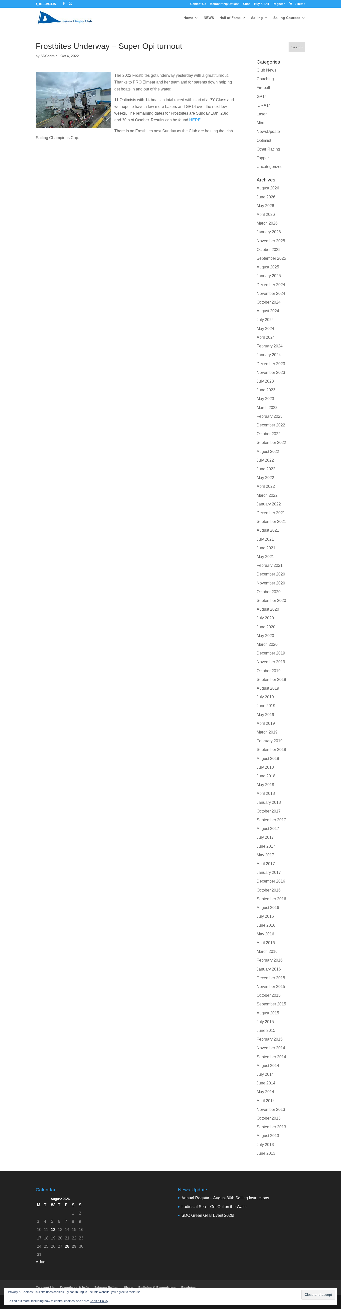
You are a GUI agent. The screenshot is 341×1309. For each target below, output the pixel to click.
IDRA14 (264, 105)
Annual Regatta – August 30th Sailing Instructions (225, 1198)
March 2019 (267, 732)
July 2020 (265, 618)
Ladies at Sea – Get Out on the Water (214, 1207)
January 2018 (269, 802)
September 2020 (271, 600)
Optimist (264, 140)
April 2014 (266, 1101)
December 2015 (271, 978)
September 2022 (271, 442)
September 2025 (271, 258)
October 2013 (269, 1118)
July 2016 (265, 916)
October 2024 (269, 302)
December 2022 (271, 425)
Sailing (257, 18)
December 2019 (271, 653)
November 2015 (271, 986)
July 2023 (265, 381)
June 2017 (266, 846)
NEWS (209, 18)
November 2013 (271, 1109)
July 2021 (265, 539)
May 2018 (265, 785)
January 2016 (269, 969)
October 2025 (269, 249)
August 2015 (268, 1013)
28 (67, 1246)
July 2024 (265, 320)
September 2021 (271, 521)
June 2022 (266, 469)
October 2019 (269, 671)
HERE (195, 120)
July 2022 (265, 460)
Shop (246, 4)
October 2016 (269, 890)
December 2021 (271, 513)
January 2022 (269, 504)
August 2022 (268, 451)
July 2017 (265, 837)
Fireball (263, 87)
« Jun (40, 1262)
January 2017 (269, 872)
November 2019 (271, 662)
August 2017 (268, 828)
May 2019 (265, 715)
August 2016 (268, 907)
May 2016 (265, 934)
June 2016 (266, 925)
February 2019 (270, 741)
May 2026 (265, 206)
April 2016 (266, 943)
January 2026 (269, 232)
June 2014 (266, 1083)
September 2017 (271, 820)
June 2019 (266, 706)
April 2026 (266, 214)
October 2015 (269, 995)
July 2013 (265, 1145)
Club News (266, 70)
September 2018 (271, 749)
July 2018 (265, 767)
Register (279, 4)
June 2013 (266, 1153)
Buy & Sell (261, 4)
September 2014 (271, 1057)
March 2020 (267, 644)
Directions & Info (74, 1288)
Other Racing (268, 149)
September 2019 (271, 679)
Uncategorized (270, 166)
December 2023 (271, 364)
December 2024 (271, 285)
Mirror (262, 123)
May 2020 (265, 636)
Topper (263, 158)
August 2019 (268, 688)
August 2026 (268, 188)
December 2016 (271, 881)
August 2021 (268, 530)
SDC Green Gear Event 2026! (207, 1215)
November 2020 (271, 583)
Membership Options (224, 4)
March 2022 (267, 495)
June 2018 (266, 776)
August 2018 (268, 758)
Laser (262, 114)
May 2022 (265, 478)
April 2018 (266, 793)
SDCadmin (48, 56)
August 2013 (268, 1136)
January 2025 (269, 276)
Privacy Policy (106, 1288)
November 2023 (271, 372)
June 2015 (266, 1030)
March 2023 (267, 408)
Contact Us (198, 4)
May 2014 (265, 1092)
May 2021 (265, 557)
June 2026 (266, 197)
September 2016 (271, 899)
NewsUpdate (268, 131)
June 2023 (266, 390)
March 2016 (267, 951)
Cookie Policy (99, 1301)
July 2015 (265, 1022)
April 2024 (266, 337)
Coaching (265, 79)
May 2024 (265, 329)
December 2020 (271, 574)
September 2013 (271, 1127)
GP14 (262, 96)
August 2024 (268, 311)
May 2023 (265, 399)
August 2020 (268, 609)
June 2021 (266, 548)
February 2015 (270, 1039)
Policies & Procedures (157, 1288)
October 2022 (269, 434)
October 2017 (269, 811)
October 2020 (269, 592)
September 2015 (271, 1004)
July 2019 (265, 697)
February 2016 (270, 960)
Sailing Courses (286, 18)
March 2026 (267, 223)
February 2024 (270, 346)
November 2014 (271, 1048)
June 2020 (266, 627)
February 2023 (270, 416)
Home (188, 18)
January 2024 (269, 355)
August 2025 (268, 267)
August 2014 (268, 1066)
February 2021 (270, 565)
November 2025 (271, 241)
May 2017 (265, 855)
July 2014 (265, 1074)
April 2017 (266, 864)
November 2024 (271, 293)
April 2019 (266, 723)
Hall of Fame (230, 18)
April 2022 (266, 486)
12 (53, 1229)
